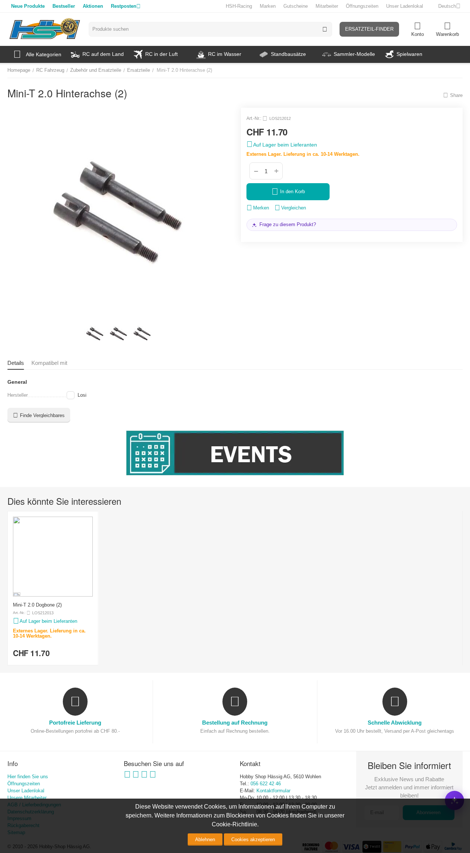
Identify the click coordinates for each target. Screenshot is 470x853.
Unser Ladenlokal (404, 6)
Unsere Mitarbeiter (27, 797)
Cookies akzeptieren (253, 839)
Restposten (123, 6)
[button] (453, 95)
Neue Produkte (28, 6)
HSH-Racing (239, 6)
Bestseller (63, 6)
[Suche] (324, 29)
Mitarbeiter (327, 6)
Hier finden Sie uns (27, 776)
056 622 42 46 (266, 783)
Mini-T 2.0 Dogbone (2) (37, 605)
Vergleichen (293, 208)
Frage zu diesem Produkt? (287, 224)
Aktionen (93, 6)
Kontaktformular (273, 790)
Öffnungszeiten (362, 6)
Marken (268, 6)
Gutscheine (295, 6)
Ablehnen (205, 839)
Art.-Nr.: (253, 118)
